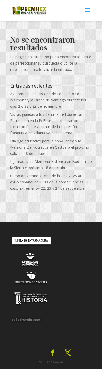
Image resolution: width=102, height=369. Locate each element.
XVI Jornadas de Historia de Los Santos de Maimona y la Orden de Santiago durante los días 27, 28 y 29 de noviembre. (48, 100)
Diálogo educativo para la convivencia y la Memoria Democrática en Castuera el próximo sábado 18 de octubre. (49, 147)
